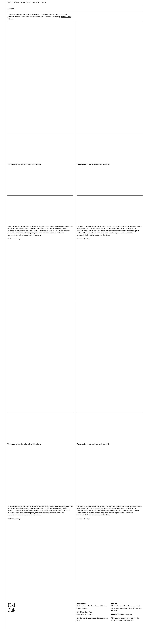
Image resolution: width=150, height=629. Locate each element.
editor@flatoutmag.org (124, 614)
